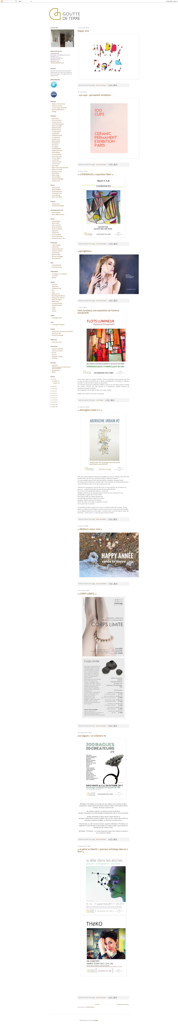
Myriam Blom (55, 173)
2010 (53, 404)
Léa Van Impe (56, 163)
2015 (53, 393)
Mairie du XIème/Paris (58, 109)
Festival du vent (56, 333)
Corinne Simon (56, 137)
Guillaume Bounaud (57, 249)
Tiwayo (54, 309)
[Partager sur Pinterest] (116, 85)
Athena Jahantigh (57, 126)
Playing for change (57, 356)
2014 (53, 395)
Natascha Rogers (57, 299)
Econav (54, 352)
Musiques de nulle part (58, 297)
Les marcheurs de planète (59, 107)
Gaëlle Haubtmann (57, 150)
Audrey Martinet (56, 265)
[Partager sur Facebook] (114, 85)
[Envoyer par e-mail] (109, 85)
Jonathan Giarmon (57, 250)
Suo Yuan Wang (56, 234)
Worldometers (56, 370)
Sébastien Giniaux (57, 305)
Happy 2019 (83, 31)
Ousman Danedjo (57, 303)
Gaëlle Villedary (56, 212)
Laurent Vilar (55, 160)
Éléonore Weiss (56, 141)
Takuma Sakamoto (57, 236)
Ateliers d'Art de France (58, 104)
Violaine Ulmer (56, 180)
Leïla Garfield (55, 252)
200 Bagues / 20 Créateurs (59, 274)
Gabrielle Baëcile (56, 148)
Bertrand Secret (56, 129)
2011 (53, 402)
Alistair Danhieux (57, 120)
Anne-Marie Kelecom (58, 124)
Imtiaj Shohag (56, 195)
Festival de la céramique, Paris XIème (62, 331)
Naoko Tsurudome (57, 229)
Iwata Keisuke (56, 152)
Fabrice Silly (55, 247)
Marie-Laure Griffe (57, 169)
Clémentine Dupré (57, 135)
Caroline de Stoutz (57, 191)
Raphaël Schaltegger (57, 179)
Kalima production (57, 105)
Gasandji (54, 284)
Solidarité (54, 358)
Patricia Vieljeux (56, 177)
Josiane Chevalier (57, 154)
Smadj (53, 307)
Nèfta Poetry (55, 301)
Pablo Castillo (56, 175)
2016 (53, 391)
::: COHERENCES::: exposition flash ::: (95, 174)
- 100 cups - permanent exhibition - (95, 95)
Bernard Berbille (56, 189)
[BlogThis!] (111, 85)
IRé (53, 290)
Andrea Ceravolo (56, 122)
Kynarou (54, 354)
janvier (55, 381)
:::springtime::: (85, 251)
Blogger (96, 1020)
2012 (53, 400)
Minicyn (54, 277)
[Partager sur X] (113, 85)
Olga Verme (55, 230)
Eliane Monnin (56, 143)
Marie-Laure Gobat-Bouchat (60, 167)
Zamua (54, 311)
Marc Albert (55, 165)
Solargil (54, 111)
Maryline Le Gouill (57, 171)
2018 (53, 386)
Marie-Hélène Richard (58, 214)
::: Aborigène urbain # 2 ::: (90, 410)
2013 (53, 397)
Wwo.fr (54, 372)
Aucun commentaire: (101, 85)
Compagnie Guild (56, 318)
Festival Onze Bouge (57, 335)
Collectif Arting (56, 221)
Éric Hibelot (55, 146)
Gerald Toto (55, 286)
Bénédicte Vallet (56, 127)
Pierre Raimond (56, 258)
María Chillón (55, 223)
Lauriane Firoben (56, 162)
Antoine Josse (56, 187)
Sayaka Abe (55, 232)
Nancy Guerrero (56, 225)
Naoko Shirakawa (57, 227)
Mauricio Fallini (56, 254)
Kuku (53, 292)
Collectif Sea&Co (56, 245)
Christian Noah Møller (58, 205)
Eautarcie (54, 365)
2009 (54, 406)
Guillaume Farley (56, 288)
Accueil (97, 1004)
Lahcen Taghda (56, 158)
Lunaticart (55, 275)
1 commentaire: (100, 400)
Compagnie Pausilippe (58, 324)
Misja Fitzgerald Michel (58, 296)
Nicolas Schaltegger (57, 256)
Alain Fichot (55, 118)
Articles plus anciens (123, 1004)
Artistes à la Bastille (57, 349)
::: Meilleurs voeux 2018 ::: (90, 529)
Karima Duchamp (57, 156)
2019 (53, 379)
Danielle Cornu (56, 139)
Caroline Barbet (56, 131)
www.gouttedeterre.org (57, 62)
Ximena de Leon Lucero (58, 238)
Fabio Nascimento (57, 267)
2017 (53, 388)
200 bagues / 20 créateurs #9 (92, 736)
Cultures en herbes (57, 350)
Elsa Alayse (55, 144)
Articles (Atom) (90, 1007)
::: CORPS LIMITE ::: (87, 594)
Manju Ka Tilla (56, 294)
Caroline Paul (55, 133)
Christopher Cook (57, 193)
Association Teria (57, 342)
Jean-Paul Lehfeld (57, 197)
